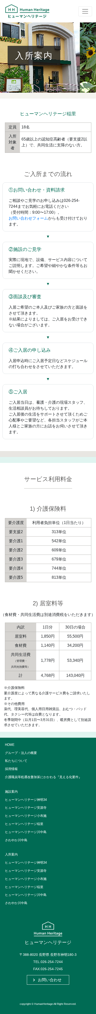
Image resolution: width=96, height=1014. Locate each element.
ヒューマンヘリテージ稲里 (24, 824)
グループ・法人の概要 (21, 753)
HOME (10, 745)
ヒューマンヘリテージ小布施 (26, 816)
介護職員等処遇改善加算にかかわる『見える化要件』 (43, 777)
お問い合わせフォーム (28, 218)
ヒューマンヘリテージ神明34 (26, 800)
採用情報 (11, 769)
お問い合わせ (50, 980)
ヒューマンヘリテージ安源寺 (26, 807)
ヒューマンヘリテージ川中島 (26, 832)
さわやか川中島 (16, 840)
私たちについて (16, 761)
